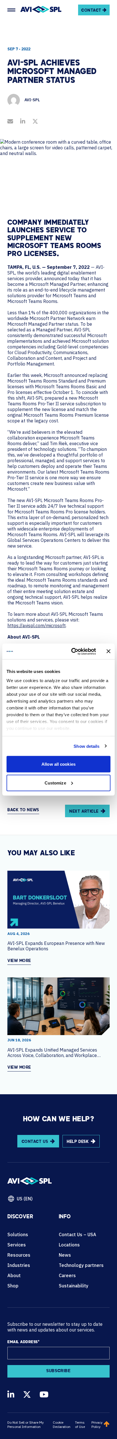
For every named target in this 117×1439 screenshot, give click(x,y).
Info (65, 1217)
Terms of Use (80, 1424)
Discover (20, 1217)
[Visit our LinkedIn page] (10, 1394)
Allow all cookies (58, 764)
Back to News (23, 810)
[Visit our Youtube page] (44, 1394)
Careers (67, 1275)
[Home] (40, 10)
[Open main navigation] (11, 10)
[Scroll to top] (107, 1424)
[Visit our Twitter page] (27, 1394)
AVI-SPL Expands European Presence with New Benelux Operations (56, 946)
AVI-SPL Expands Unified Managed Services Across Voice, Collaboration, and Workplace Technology (52, 1052)
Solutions (17, 1234)
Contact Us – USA (77, 1234)
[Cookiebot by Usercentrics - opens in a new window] (72, 651)
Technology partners (81, 1265)
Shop (12, 1286)
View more (19, 961)
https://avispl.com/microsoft (36, 625)
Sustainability (73, 1286)
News (65, 1255)
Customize (55, 782)
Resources (18, 1255)
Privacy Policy (97, 1424)
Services (16, 1245)
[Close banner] (108, 651)
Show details (86, 746)
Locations (69, 1245)
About (14, 1275)
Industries (18, 1265)
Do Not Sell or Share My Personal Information (25, 1424)
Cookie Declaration (61, 1424)
